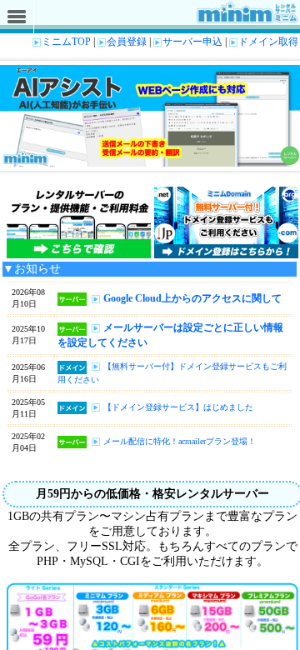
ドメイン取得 (268, 42)
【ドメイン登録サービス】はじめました (178, 407)
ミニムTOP (66, 42)
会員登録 (127, 42)
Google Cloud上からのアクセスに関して (192, 298)
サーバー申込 (192, 42)
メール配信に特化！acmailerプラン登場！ (179, 441)
